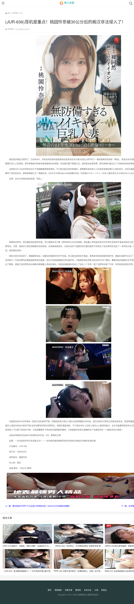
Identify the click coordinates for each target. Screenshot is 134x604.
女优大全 (87, 590)
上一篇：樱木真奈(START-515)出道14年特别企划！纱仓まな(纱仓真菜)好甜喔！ (38, 506)
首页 (9, 13)
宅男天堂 (68, 590)
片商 (96, 590)
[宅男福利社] (67, 3)
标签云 (104, 590)
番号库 (78, 590)
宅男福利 (15, 13)
